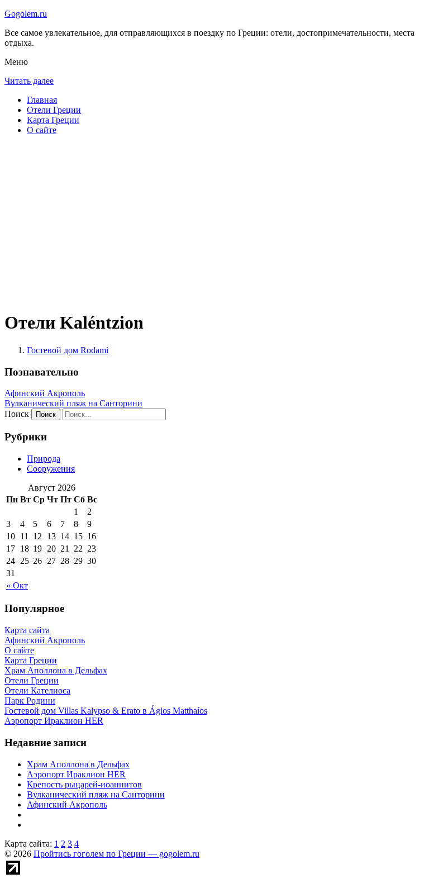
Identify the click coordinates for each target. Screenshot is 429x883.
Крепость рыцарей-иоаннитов (84, 784)
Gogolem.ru (25, 13)
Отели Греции (54, 110)
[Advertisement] (214, 222)
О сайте (41, 130)
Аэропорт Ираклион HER (76, 774)
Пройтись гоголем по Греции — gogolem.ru (116, 853)
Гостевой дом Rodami (67, 350)
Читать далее (29, 81)
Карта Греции (53, 120)
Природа (43, 458)
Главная (42, 100)
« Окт (17, 585)
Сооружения (51, 468)
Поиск (16, 414)
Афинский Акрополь (44, 393)
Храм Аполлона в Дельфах (78, 764)
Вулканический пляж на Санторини (73, 403)
